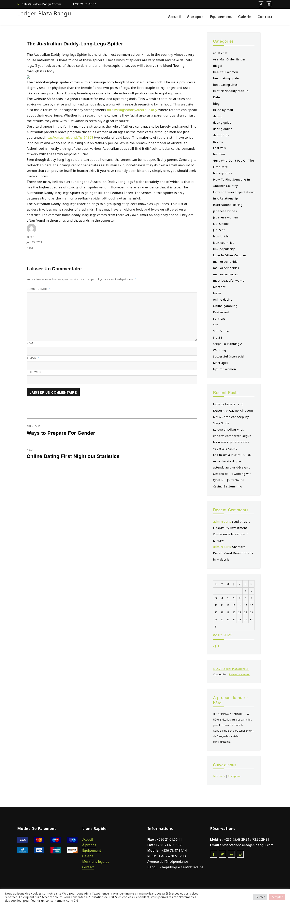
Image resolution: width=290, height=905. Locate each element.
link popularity (224, 249)
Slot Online (221, 331)
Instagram (234, 776)
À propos (195, 16)
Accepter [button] (277, 897)
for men (219, 154)
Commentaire (39, 289)
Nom (31, 343)
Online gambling (225, 306)
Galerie (244, 16)
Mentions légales (95, 861)
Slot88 (217, 337)
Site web (34, 372)
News (30, 247)
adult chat (220, 53)
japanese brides (225, 211)
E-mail (33, 357)
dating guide (222, 122)
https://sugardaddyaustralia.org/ (132, 110)
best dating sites (225, 85)
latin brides (221, 236)
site (216, 325)
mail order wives (225, 274)
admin (30, 236)
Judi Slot (219, 230)
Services (219, 318)
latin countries (223, 243)
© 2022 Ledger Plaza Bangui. (231, 669)
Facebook (219, 776)
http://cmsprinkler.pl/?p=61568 (69, 137)
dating (217, 116)
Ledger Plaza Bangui (45, 13)
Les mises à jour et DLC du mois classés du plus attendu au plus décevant (232, 461)
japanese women (225, 217)
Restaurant (221, 312)
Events (218, 141)
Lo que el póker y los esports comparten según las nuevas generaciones (232, 435)
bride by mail (223, 110)
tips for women (224, 369)
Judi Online (221, 224)
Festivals (219, 148)
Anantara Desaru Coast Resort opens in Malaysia (233, 553)
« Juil (216, 646)
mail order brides (226, 268)
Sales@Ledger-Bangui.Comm (41, 4)
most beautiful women (229, 280)
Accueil (174, 16)
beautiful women (225, 72)
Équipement (221, 16)
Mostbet (219, 287)
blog (216, 103)
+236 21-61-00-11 (85, 4)
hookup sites (222, 173)
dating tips (221, 135)
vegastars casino (225, 448)
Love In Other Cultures (229, 255)
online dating (222, 299)
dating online (222, 129)
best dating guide (226, 78)
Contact (264, 16)
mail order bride (225, 261)
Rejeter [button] (260, 897)
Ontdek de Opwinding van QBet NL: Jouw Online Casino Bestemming (232, 480)
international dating (227, 205)
